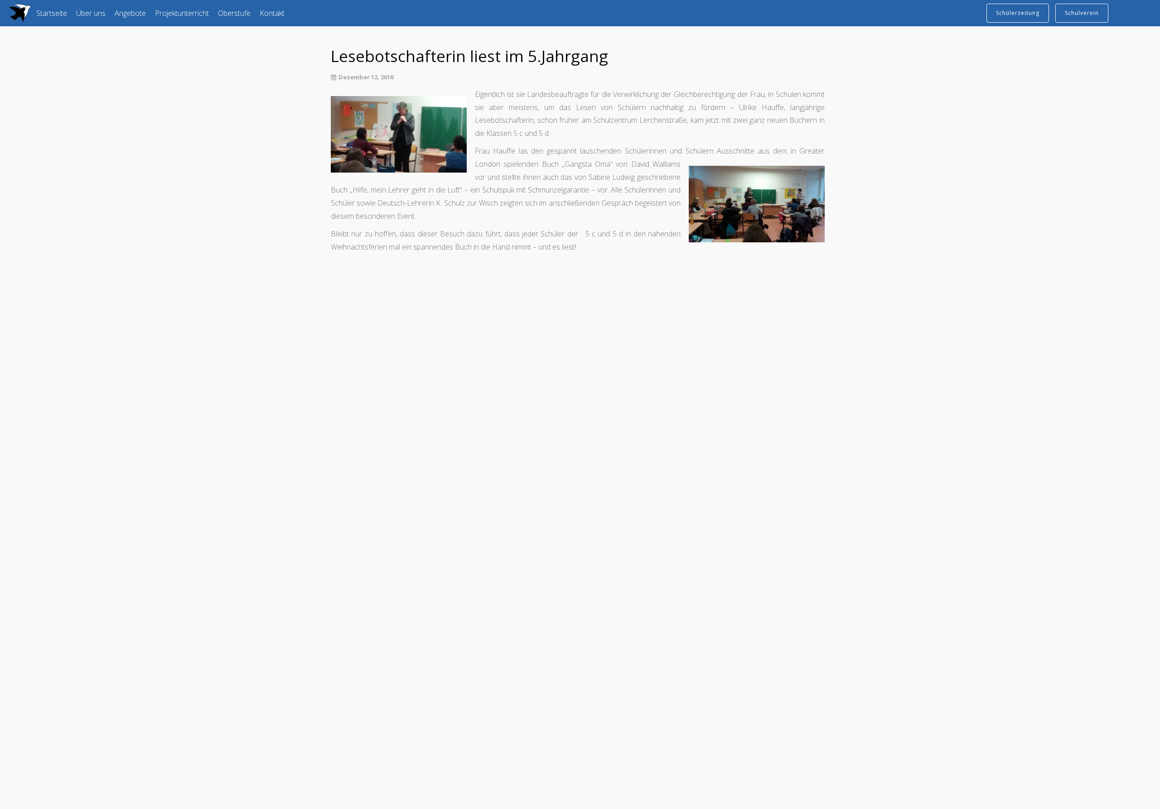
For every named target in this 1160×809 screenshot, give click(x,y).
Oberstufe (234, 13)
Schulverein (1082, 13)
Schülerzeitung (1017, 13)
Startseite (51, 13)
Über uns (91, 13)
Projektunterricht (182, 13)
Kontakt (272, 13)
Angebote (130, 13)
